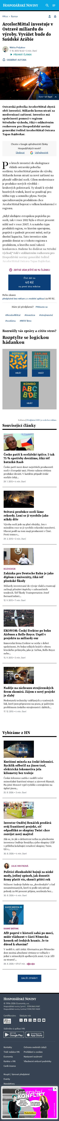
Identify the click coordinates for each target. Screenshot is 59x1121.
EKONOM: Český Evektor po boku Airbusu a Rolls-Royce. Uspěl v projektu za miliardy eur (27, 635)
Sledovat (20, 153)
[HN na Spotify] (39, 1020)
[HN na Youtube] (43, 1020)
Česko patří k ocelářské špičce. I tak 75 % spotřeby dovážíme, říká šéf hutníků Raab (29, 458)
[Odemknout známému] (55, 16)
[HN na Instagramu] (30, 1020)
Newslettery (9, 1084)
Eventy (7, 1079)
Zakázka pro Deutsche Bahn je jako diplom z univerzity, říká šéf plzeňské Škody (29, 577)
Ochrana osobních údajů (35, 1047)
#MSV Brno (25, 320)
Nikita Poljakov (17, 47)
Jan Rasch (48, 97)
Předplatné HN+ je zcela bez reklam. (42, 420)
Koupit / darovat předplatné (16, 1074)
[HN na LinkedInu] (34, 1020)
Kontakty (8, 1047)
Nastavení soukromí (33, 1057)
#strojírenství (46, 315)
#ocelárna (10, 320)
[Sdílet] (49, 16)
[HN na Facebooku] (25, 1020)
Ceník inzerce (10, 1066)
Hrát (18, 373)
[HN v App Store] (35, 1035)
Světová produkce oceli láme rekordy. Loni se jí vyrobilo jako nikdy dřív (26, 516)
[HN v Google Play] (14, 1035)
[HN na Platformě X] (21, 1020)
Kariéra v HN (9, 1061)
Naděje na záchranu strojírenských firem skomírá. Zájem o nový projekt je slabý (29, 692)
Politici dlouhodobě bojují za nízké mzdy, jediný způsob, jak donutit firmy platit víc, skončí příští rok (28, 876)
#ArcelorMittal (12, 315)
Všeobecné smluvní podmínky (37, 1061)
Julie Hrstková (19, 866)
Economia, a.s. (22, 1003)
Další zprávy (29, 978)
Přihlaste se (42, 307)
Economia (8, 1057)
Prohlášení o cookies (33, 1052)
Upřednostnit (41, 153)
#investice (30, 315)
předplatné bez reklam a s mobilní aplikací (23, 298)
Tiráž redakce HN (12, 1052)
